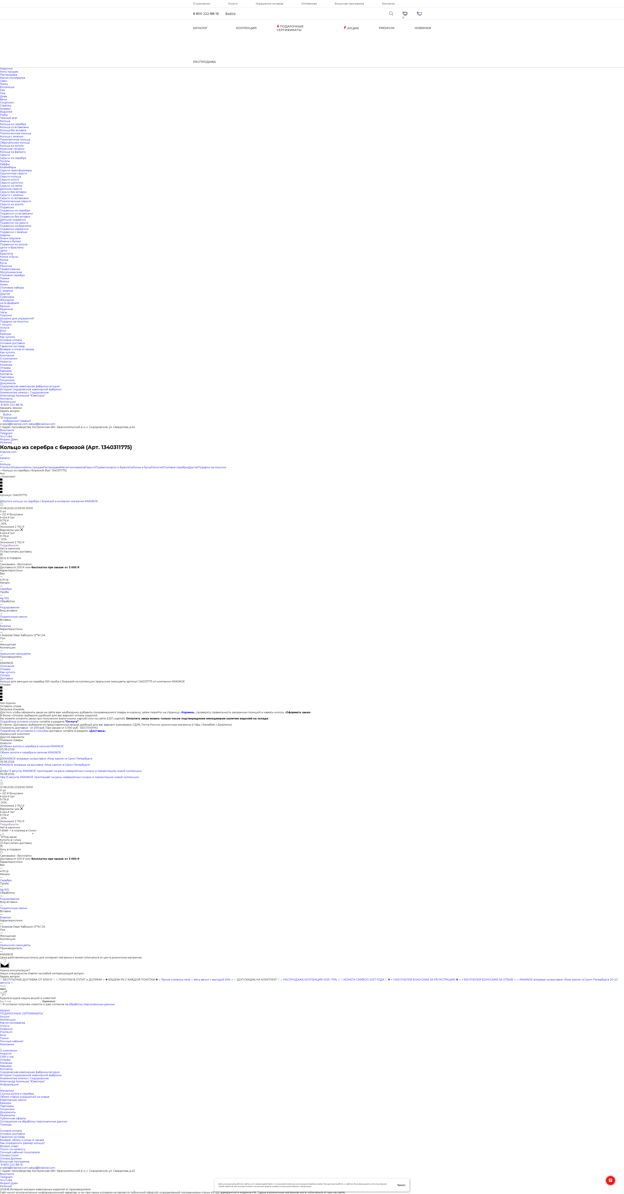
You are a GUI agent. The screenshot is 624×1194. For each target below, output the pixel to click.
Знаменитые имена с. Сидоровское (24, 1078)
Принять (401, 1185)
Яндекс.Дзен (9, 439)
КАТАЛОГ (200, 28)
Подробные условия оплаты (19, 721)
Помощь (6, 1124)
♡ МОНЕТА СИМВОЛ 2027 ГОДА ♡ (364, 979)
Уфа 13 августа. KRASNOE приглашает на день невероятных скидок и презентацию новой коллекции (69, 777)
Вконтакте (7, 430)
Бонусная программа (349, 3)
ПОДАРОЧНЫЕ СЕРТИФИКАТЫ (290, 28)
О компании (201, 3)
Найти (3, 989)
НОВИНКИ (423, 28)
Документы (8, 1112)
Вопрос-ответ (9, 1146)
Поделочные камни (13, 616)
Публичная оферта (13, 1118)
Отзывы (5, 669)
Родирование (9, 607)
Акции (4, 1016)
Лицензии (7, 1109)
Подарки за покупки (212, 467)
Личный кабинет (11, 1041)
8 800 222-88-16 (206, 14)
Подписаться (48, 1001)
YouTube (6, 436)
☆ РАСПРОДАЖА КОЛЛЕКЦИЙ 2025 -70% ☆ (310, 979)
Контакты (388, 3)
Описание (7, 666)
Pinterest (6, 442)
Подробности (9, 545)
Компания (7, 1044)
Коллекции (8, 1019)
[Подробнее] (1, 755)
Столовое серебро (175, 467)
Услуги (233, 3)
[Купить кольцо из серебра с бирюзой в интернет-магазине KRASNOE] (49, 501)
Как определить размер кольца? (22, 1143)
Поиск (4, 1038)
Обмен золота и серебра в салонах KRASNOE (30, 752)
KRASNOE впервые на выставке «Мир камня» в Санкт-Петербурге (45, 764)
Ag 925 (4, 598)
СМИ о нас (7, 1056)
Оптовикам (309, 3)
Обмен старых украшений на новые (24, 1096)
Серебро (6, 589)
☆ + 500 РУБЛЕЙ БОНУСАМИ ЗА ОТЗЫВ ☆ (487, 979)
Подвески (102, 467)
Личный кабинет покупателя (20, 1152)
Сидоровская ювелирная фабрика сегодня (30, 1072)
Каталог (5, 1010)
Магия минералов (72, 467)
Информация (9, 1084)
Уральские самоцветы (15, 653)
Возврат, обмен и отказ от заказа (22, 1140)
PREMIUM (386, 28)
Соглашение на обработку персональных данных (33, 1121)
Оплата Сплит (9, 1155)
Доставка (6, 678)
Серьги (90, 467)
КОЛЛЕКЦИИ (246, 28)
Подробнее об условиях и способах (24, 730)
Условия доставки (12, 1133)
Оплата (5, 675)
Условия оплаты (11, 1130)
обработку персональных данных (92, 1004)
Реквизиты (7, 1115)
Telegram (6, 433)
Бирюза (5, 626)
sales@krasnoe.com (15, 424)
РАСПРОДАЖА (204, 62)
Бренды (5, 1103)
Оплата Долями (11, 1158)
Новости (6, 1053)
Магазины (7, 1090)
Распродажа (51, 467)
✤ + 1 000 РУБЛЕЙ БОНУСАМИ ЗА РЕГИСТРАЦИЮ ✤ (423, 979)
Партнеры (7, 1106)
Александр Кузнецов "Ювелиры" (22, 1081)
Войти (230, 13)
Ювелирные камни (13, 1099)
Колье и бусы (142, 467)
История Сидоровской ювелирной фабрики (30, 1075)
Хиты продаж (34, 467)
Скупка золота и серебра (17, 1093)
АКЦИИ (352, 28)
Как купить (7, 672)
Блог (3, 1035)
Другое (193, 467)
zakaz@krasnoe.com (41, 424)
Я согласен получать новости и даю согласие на (59, 1004)
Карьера (6, 1066)
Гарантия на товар (12, 1136)
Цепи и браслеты (121, 467)
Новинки (18, 467)
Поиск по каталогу (12, 1149)
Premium (6, 467)
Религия (157, 467)
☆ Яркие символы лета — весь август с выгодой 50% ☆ (196, 979)
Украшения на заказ (269, 3)
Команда (6, 1062)
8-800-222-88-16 (12, 404)
